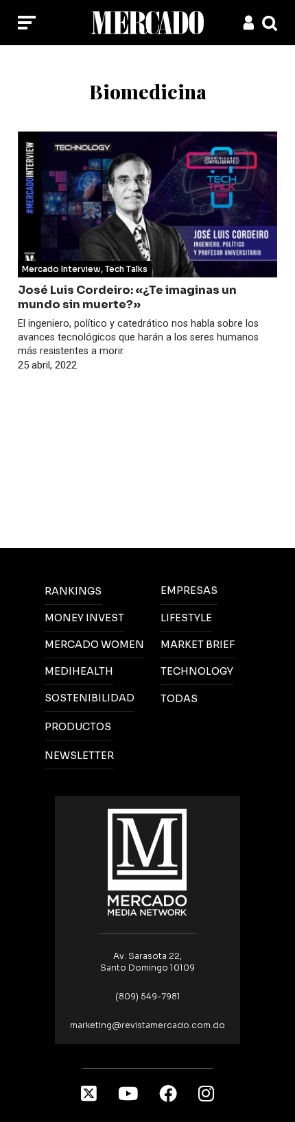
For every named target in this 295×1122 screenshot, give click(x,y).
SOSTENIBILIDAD (89, 698)
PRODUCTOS (78, 727)
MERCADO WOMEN (94, 644)
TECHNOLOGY (197, 671)
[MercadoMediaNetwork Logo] (147, 861)
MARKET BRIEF (198, 644)
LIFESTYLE (186, 618)
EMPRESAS (189, 590)
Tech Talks (126, 269)
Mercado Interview (61, 269)
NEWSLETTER (79, 755)
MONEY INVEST (84, 618)
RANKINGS (73, 591)
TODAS (179, 699)
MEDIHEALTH (79, 671)
